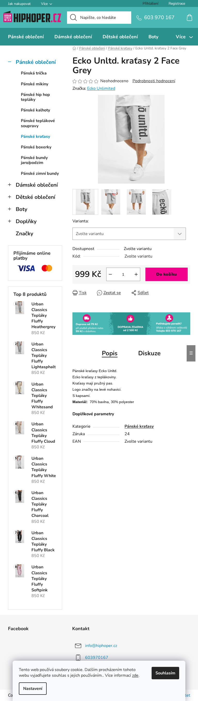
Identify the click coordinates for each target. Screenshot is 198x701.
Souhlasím (165, 673)
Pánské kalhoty (35, 110)
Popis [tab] (110, 353)
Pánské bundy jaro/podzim (34, 160)
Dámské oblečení (37, 185)
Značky (24, 233)
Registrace (177, 3)
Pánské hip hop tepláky (35, 97)
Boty (21, 209)
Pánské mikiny (34, 84)
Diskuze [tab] (149, 353)
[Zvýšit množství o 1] (136, 274)
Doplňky (26, 221)
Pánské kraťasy (35, 136)
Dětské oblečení (35, 197)
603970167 (96, 657)
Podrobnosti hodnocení (154, 81)
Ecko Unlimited (101, 88)
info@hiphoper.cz (101, 646)
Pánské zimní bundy (40, 173)
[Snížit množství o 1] (110, 274)
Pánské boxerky (36, 147)
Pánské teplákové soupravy (38, 123)
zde (135, 675)
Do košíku (166, 274)
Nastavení (32, 688)
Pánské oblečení (36, 62)
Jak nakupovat (19, 3)
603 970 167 (159, 17)
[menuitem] (26, 37)
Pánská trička (34, 73)
